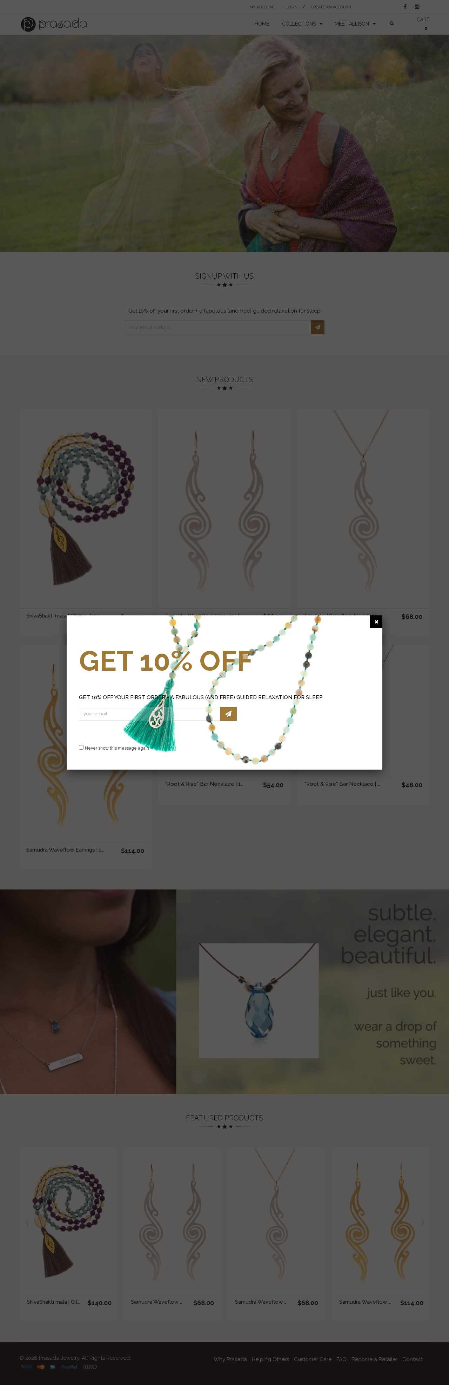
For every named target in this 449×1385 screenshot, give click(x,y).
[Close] (376, 621)
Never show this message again (117, 748)
